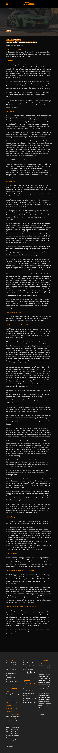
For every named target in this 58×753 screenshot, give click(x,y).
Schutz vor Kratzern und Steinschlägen (44, 687)
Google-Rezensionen (29, 702)
